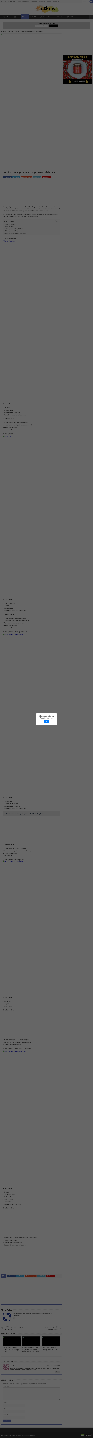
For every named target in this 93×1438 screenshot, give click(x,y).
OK (47, 721)
